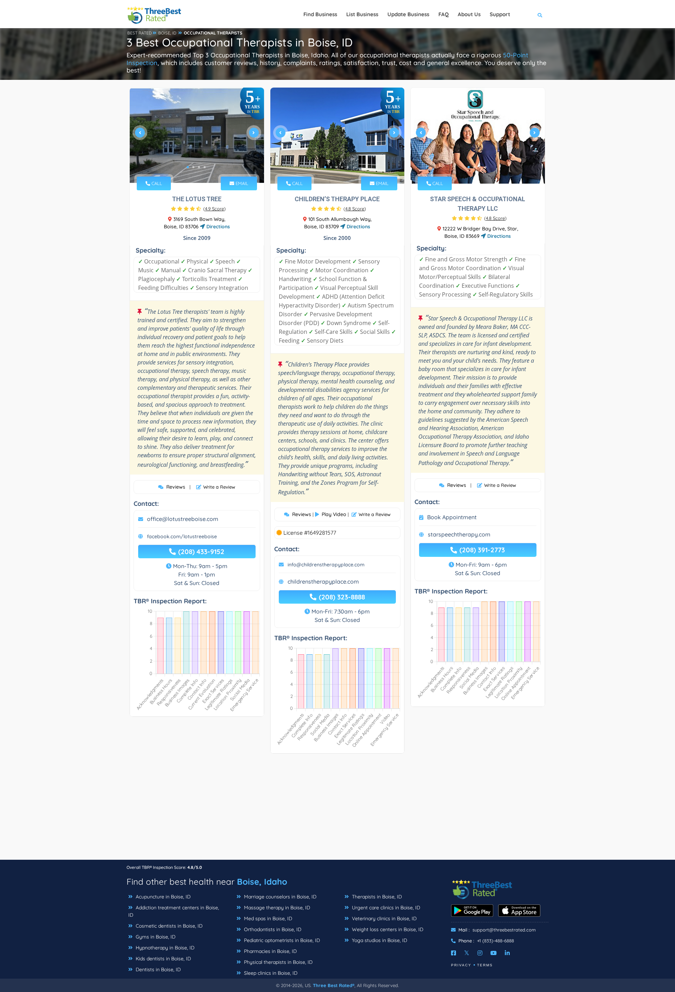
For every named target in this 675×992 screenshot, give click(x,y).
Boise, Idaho (262, 881)
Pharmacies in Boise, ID (270, 951)
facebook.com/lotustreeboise (182, 536)
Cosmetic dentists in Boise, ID (168, 926)
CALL (156, 183)
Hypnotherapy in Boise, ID (164, 948)
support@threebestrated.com (504, 930)
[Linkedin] (507, 953)
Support (500, 14)
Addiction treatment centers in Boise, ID (173, 911)
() (214, 208)
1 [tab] (188, 167)
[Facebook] (453, 953)
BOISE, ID (167, 33)
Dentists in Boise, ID (157, 969)
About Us (469, 14)
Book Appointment (452, 517)
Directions (217, 226)
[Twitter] (466, 953)
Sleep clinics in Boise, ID (270, 973)
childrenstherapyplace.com (323, 581)
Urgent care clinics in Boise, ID (385, 907)
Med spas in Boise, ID (267, 918)
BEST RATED (139, 33)
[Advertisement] (337, 810)
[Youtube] (493, 953)
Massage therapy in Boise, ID (276, 907)
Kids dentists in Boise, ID (162, 958)
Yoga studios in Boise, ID (379, 940)
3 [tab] (199, 167)
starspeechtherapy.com (459, 534)
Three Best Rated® (333, 985)
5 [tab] (348, 167)
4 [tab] (205, 167)
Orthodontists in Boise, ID (272, 929)
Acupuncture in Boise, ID (162, 897)
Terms (485, 965)
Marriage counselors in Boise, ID (279, 897)
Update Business (408, 14)
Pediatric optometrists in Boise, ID (281, 940)
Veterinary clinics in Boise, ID (384, 918)
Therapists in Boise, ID (376, 897)
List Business (362, 14)
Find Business (320, 14)
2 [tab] (193, 167)
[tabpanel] (197, 136)
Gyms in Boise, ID (154, 937)
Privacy (461, 965)
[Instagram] (479, 953)
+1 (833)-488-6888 (495, 940)
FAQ (443, 14)
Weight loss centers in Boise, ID (387, 929)
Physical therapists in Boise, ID (278, 962)
